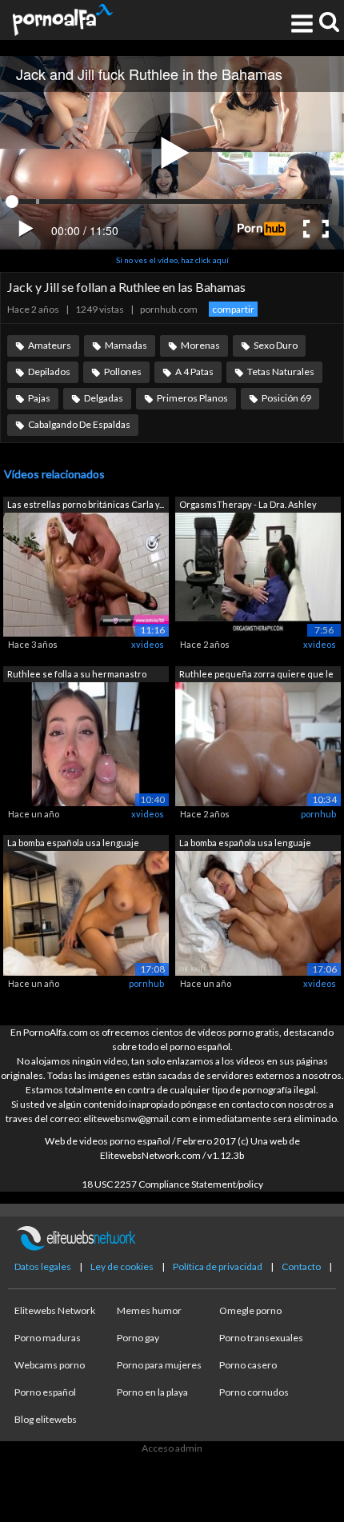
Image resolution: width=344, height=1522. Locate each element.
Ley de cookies (122, 1266)
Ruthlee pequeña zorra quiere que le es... (256, 675)
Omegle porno (250, 1310)
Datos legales (42, 1266)
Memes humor (149, 1310)
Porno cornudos (254, 1392)
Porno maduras (47, 1338)
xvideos (147, 644)
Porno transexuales (261, 1338)
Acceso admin (172, 1448)
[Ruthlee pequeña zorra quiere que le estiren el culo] (258, 743)
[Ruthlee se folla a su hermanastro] (86, 743)
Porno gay (138, 1338)
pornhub (318, 814)
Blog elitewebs (45, 1419)
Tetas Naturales (280, 372)
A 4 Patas (194, 372)
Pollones (123, 372)
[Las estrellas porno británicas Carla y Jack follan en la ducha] (86, 574)
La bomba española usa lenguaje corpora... (73, 844)
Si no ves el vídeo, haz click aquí (172, 260)
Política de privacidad (217, 1266)
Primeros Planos (192, 398)
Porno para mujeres (159, 1365)
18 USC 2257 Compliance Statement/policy (172, 1184)
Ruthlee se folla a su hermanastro (76, 674)
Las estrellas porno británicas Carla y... (85, 504)
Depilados (49, 372)
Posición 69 (286, 398)
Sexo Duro (276, 345)
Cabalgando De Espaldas (79, 424)
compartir (233, 309)
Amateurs (49, 345)
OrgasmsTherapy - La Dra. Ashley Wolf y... (248, 506)
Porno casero (248, 1365)
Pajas (39, 398)
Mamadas (126, 345)
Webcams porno (49, 1365)
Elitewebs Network (54, 1310)
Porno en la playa (152, 1392)
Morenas (200, 345)
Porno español (45, 1392)
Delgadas (103, 398)
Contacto (301, 1266)
